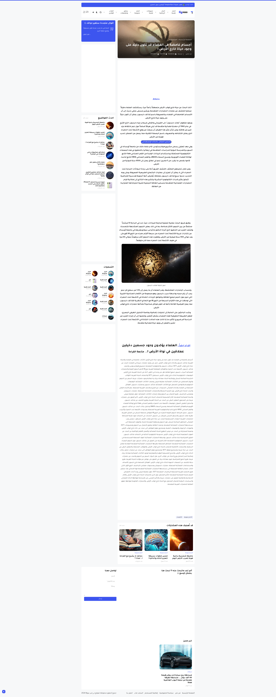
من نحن (177, 693)
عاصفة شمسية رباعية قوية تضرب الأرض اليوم (182, 557)
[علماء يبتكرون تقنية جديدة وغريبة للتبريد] (185, 5)
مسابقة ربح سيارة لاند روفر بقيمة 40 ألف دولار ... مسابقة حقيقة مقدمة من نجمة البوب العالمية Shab (176, 679)
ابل (90, 280)
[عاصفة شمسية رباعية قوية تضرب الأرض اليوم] (181, 540)
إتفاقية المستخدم (151, 693)
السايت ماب (138, 693)
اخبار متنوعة (137, 12)
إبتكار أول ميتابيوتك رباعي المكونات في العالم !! (96, 153)
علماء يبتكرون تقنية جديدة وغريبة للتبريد (169, 5)
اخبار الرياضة (162, 12)
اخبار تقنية (174, 12)
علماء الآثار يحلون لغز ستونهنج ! (97, 163)
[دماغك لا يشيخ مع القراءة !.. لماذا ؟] (130, 540)
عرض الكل (122, 525)
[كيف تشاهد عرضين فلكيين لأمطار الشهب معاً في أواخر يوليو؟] (110, 175)
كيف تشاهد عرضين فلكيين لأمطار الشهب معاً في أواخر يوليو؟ (95, 174)
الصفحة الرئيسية (185, 40)
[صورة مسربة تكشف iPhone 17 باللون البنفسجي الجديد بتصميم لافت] (110, 185)
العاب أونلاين (111, 12)
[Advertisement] (156, 77)
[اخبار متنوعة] (111, 273)
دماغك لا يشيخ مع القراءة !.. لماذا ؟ (131, 557)
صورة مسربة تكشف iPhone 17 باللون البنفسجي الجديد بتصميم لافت (94, 184)
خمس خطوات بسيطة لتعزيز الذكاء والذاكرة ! (158, 557)
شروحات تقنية (150, 12)
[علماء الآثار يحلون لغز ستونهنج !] (110, 165)
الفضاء (179, 517)
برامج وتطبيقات (124, 12)
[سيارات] (111, 317)
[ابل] (95, 281)
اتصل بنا (129, 693)
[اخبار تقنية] (111, 281)
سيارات (104, 316)
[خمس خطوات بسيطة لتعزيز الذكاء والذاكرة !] (156, 540)
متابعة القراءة (136, 352)
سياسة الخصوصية (166, 693)
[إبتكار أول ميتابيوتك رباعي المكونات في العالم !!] (110, 155)
